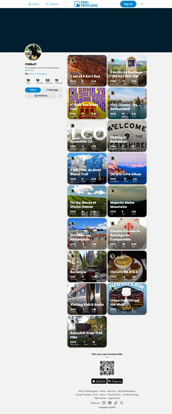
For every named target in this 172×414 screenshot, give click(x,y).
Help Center (100, 398)
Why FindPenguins (126, 391)
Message (53, 90)
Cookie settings (130, 394)
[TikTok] (115, 403)
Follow (33, 90)
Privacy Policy (114, 394)
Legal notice (114, 398)
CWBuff (30, 64)
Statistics (42, 95)
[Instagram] (103, 403)
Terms (103, 394)
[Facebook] (109, 403)
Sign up (128, 4)
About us (111, 391)
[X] (121, 403)
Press (95, 394)
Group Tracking (83, 394)
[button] (142, 4)
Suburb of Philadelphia (36, 74)
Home (103, 391)
